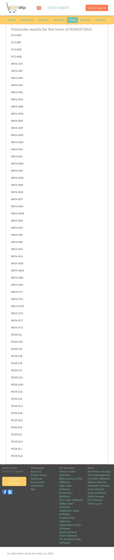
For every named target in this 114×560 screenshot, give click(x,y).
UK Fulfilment (95, 500)
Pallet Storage (96, 496)
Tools (72, 20)
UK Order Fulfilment (99, 478)
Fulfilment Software (99, 485)
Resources (36, 478)
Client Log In (95, 503)
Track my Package (14, 481)
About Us (36, 471)
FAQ (33, 489)
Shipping (59, 20)
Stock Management (99, 475)
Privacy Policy (39, 475)
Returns (85, 20)
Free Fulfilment (96, 489)
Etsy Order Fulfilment (71, 500)
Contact (100, 20)
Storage (43, 20)
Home (12, 20)
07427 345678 (58, 8)
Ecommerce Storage (99, 471)
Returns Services (97, 482)
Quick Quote (97, 8)
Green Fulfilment (97, 492)
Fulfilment (27, 20)
